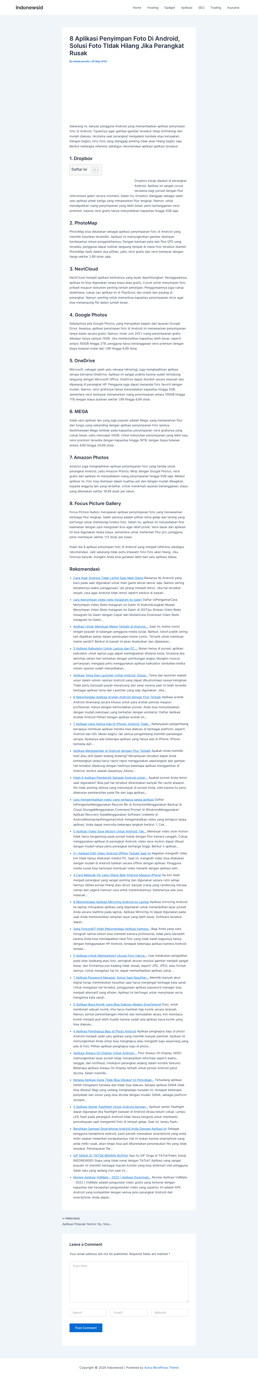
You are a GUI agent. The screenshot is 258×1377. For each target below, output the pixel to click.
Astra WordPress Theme (161, 1367)
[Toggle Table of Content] (93, 170)
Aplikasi (186, 7)
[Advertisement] (129, 95)
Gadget (170, 7)
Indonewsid (29, 7)
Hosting (152, 7)
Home (137, 7)
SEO (201, 7)
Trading (215, 7)
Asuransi (233, 7)
